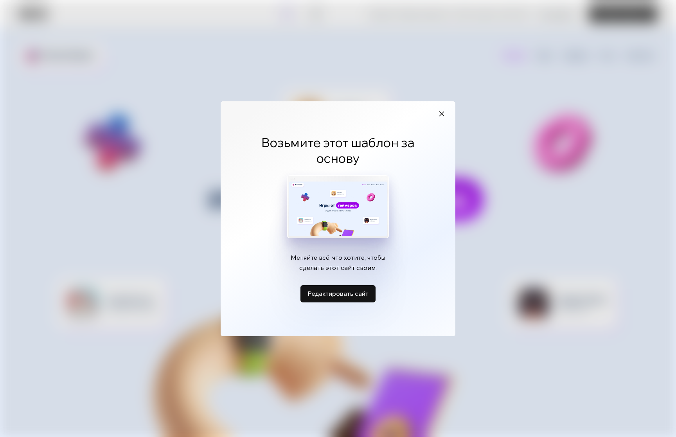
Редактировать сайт (338, 293)
